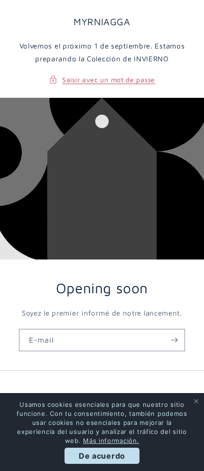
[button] (102, 80)
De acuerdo (102, 456)
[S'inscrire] (174, 340)
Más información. (111, 440)
